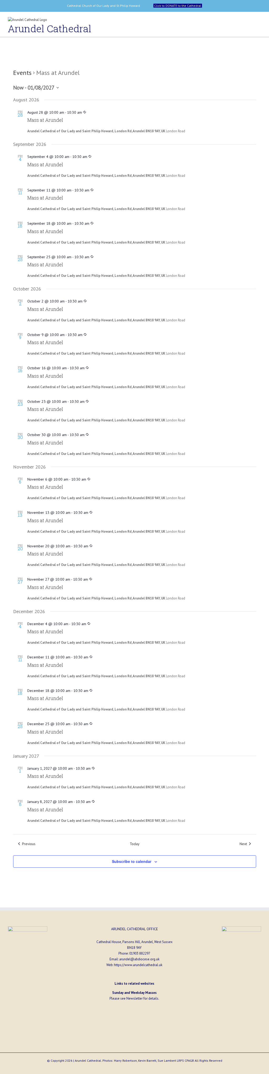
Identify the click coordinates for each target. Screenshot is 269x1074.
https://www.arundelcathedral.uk (138, 965)
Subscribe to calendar (131, 861)
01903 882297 (139, 953)
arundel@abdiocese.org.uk (139, 959)
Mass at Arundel (45, 120)
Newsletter (134, 998)
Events (22, 73)
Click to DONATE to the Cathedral (177, 6)
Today (134, 843)
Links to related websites (134, 983)
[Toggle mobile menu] (259, 21)
